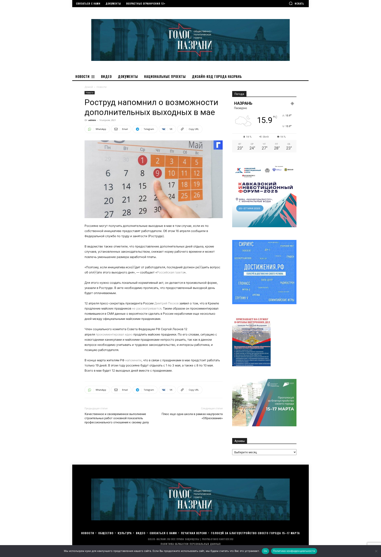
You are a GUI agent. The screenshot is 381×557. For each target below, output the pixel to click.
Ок (265, 550)
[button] (296, 3)
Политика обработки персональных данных (191, 543)
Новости (89, 92)
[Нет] (376, 551)
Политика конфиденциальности (294, 550)
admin (92, 120)
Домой (89, 87)
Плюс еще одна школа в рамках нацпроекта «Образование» (192, 416)
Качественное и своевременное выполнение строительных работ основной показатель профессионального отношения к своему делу (117, 418)
